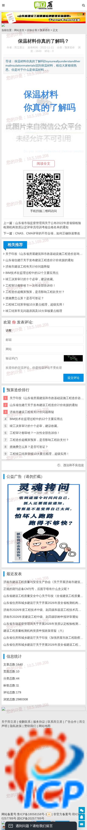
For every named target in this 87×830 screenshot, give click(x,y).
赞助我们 (30, 726)
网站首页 (19, 30)
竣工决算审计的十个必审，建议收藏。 (30, 279)
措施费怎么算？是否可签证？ (24, 298)
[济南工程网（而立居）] (43, 5)
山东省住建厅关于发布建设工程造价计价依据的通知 (39, 260)
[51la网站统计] (49, 814)
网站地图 (44, 726)
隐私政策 (16, 726)
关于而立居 (8, 721)
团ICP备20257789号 (30, 818)
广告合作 (71, 721)
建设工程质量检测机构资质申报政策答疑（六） (34, 630)
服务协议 (39, 721)
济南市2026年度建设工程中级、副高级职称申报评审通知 (40, 616)
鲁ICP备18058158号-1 (32, 814)
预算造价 (45, 30)
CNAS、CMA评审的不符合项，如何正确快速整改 (47, 233)
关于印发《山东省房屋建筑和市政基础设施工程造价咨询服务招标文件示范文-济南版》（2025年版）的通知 (44, 253)
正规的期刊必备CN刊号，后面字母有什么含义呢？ (36, 589)
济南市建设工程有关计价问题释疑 (27, 266)
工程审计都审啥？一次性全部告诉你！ (30, 285)
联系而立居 (55, 721)
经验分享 (32, 30)
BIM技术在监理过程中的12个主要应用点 (31, 272)
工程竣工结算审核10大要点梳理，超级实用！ (35, 304)
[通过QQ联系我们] (82, 817)
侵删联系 (25, 721)
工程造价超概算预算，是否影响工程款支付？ (35, 291)
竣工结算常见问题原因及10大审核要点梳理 (33, 310)
